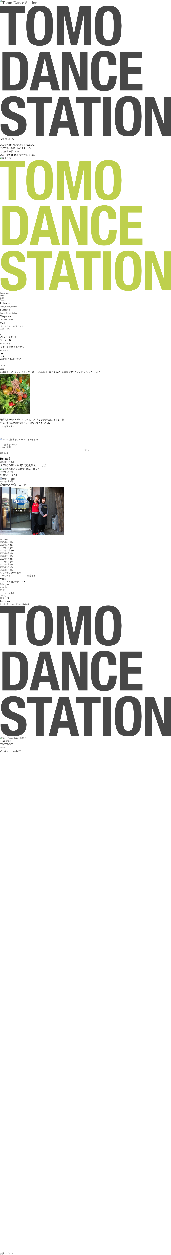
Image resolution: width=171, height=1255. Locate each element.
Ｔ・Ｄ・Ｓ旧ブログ (9, 581)
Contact (3, 300)
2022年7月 (5, 556)
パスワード (5, 343)
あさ (19, 359)
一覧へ (85, 450)
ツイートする (31, 439)
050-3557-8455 (6, 320)
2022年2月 (5, 570)
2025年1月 (5, 548)
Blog (2, 298)
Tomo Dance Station (8, 313)
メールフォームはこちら (12, 326)
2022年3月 (5, 567)
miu (1, 595)
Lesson (3, 295)
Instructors (4, 293)
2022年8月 (5, 553)
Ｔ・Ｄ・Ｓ (5, 593)
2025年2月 (5, 545)
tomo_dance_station (8, 306)
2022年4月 (5, 564)
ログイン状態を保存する (12, 347)
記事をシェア (10, 444)
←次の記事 (5, 447)
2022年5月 (5, 562)
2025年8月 (5, 542)
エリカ (3, 598)
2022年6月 (5, 559)
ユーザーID (5, 340)
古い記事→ (5, 453)
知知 (2, 584)
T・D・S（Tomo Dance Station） (15, 604)
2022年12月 (5, 550)
